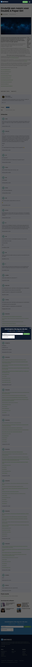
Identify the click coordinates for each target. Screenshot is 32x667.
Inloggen (25, 1)
